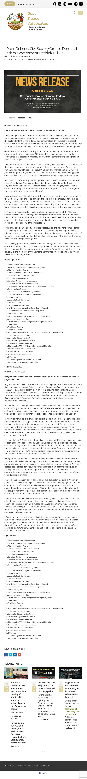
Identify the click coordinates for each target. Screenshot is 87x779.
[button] (43, 752)
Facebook (6, 654)
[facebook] (54, 4)
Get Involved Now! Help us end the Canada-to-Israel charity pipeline (46, 687)
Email (19, 654)
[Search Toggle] (75, 12)
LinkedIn (15, 654)
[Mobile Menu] (80, 13)
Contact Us (30, 4)
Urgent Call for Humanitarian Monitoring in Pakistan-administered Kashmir (72, 690)
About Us (21, 4)
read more (15, 746)
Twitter (10, 654)
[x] (59, 4)
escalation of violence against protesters (72, 712)
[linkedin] (81, 4)
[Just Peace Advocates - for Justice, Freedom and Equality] (15, 21)
